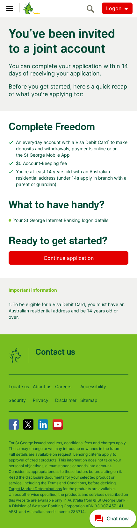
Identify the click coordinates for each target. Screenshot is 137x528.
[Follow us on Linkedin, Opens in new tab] (43, 424)
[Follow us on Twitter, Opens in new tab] (28, 424)
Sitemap (88, 400)
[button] (112, 518)
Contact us (55, 352)
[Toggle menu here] (10, 7)
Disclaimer (65, 400)
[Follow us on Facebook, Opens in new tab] (14, 424)
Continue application (69, 258)
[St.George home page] (30, 8)
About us (42, 386)
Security (17, 400)
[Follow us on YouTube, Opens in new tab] (58, 424)
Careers (63, 386)
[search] (92, 9)
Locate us (19, 386)
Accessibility (93, 386)
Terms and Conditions (66, 483)
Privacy (40, 400)
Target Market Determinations (35, 488)
